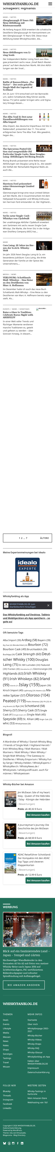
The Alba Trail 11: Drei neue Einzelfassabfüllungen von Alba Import (18, 119)
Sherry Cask (29, 710)
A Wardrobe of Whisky (15, 741)
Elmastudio (21, 1133)
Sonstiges (24, 309)
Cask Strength (28, 654)
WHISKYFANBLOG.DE (21, 3)
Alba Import (12, 640)
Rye (20, 706)
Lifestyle (7, 1028)
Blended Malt (20, 645)
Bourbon (38, 644)
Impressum (33, 1068)
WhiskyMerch (10, 766)
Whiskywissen (21, 773)
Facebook (7, 1103)
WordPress (17, 1130)
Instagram (8, 1099)
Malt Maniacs (32, 748)
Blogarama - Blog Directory (14, 1135)
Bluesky (6, 1091)
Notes (13, 17)
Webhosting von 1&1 (38, 1102)
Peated (14, 700)
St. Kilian (31, 719)
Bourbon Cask (14, 649)
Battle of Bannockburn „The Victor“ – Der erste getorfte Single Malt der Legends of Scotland (18, 85)
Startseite (32, 1019)
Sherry (10, 710)
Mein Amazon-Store (37, 1098)
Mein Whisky (38, 752)
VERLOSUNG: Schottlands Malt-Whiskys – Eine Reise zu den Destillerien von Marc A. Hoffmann (18, 281)
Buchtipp (9, 654)
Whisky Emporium (27, 759)
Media (6, 274)
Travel (6, 1062)
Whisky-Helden (23, 762)
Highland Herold (40, 745)
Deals (5, 1019)
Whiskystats (9, 769)
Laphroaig (29, 690)
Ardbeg (29, 640)
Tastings (7, 1058)
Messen (7, 1037)
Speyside (12, 719)
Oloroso (38, 695)
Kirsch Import (13, 690)
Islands (14, 686)
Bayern (44, 640)
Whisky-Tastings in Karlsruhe (37, 1092)
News (5, 17)
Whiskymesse (23, 723)
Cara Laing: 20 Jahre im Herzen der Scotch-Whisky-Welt (19, 247)
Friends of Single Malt (16, 745)
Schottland (35, 706)
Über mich (33, 1024)
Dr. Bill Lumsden (29, 664)
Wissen (6, 1066)
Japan (45, 685)
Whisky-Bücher (35, 1035)
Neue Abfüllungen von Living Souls (17, 54)
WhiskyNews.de (29, 766)
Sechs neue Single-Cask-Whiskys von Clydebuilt (17, 217)
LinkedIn (7, 1108)
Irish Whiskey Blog (13, 748)
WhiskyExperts (41, 762)
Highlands (13, 673)
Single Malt (36, 714)
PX (46, 701)
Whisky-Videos (35, 1039)
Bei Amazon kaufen (38, 814)
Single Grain (20, 715)
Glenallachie (26, 669)
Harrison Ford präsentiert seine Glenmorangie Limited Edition (18, 186)
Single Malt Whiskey (14, 755)
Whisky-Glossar (35, 1052)
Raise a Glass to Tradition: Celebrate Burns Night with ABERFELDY (18, 314)
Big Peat (7, 645)
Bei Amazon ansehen (24, 985)
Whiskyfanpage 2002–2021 (38, 1030)
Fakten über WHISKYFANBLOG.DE (38, 1062)
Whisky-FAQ (33, 1048)
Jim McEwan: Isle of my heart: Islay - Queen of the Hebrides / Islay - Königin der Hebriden (34, 796)
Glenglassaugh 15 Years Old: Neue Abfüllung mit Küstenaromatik (18, 23)
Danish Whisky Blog (41, 741)
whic (9, 723)
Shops (6, 1049)
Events (6, 309)
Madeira (40, 690)
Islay (29, 685)
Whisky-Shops (34, 1043)
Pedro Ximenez (34, 701)
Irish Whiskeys (24, 678)
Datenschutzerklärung (39, 1072)
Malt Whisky (22, 752)
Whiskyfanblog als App (39, 1056)
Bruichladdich (37, 649)
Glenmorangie (42, 668)
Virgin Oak (46, 719)
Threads (7, 1095)
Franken (14, 669)
